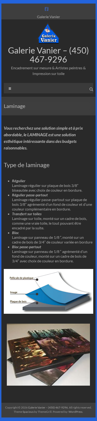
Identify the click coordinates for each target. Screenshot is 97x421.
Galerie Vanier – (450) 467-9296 (48, 54)
